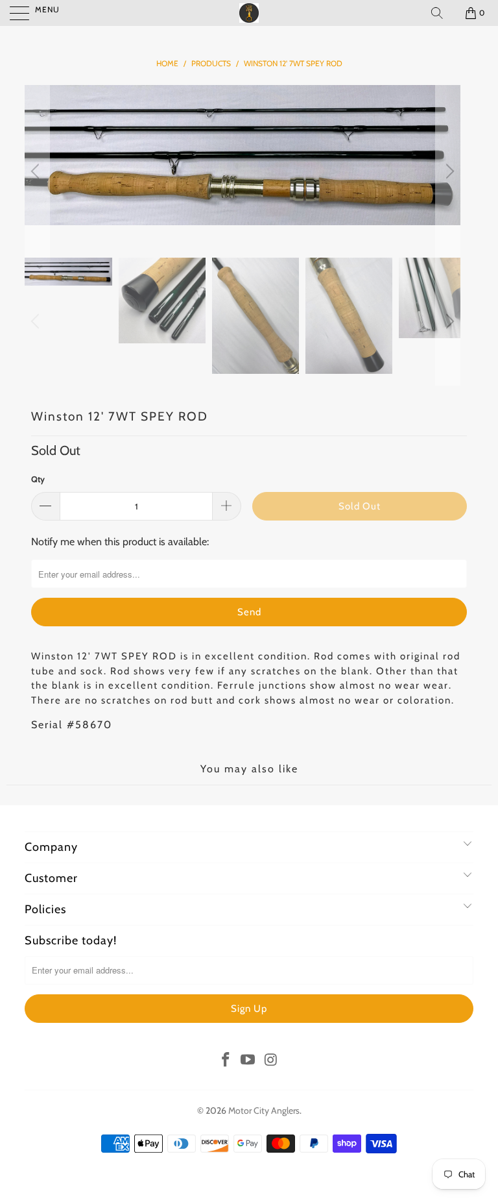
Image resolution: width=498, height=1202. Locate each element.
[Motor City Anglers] (249, 13)
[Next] (448, 171)
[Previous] (37, 171)
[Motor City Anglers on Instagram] (271, 1060)
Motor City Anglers (264, 1110)
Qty (38, 479)
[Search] (437, 13)
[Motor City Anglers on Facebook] (225, 1060)
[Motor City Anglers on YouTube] (248, 1060)
